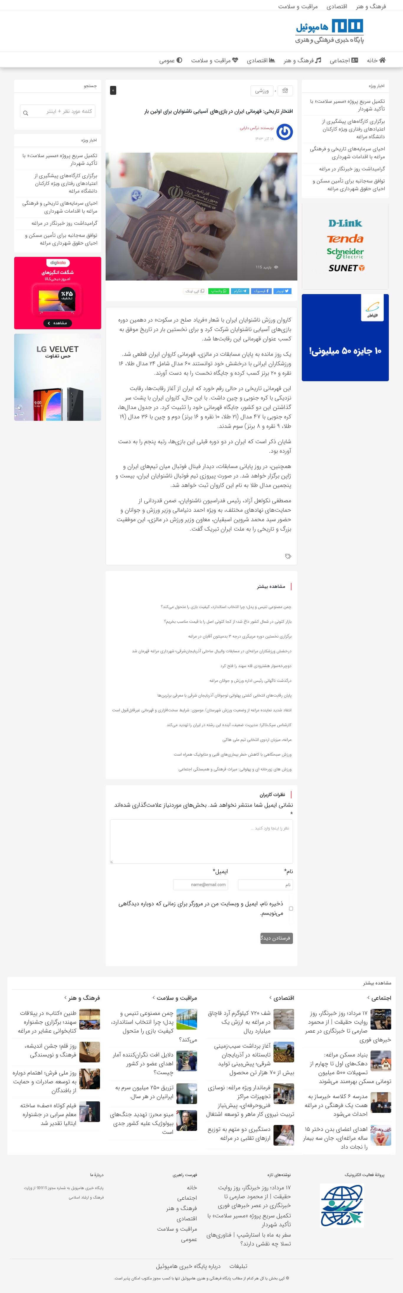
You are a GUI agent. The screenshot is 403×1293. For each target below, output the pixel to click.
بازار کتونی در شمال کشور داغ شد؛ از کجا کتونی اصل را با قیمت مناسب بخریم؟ (227, 621)
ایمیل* (220, 871)
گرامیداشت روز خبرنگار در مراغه (352, 169)
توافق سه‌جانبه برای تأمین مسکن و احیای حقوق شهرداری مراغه (349, 185)
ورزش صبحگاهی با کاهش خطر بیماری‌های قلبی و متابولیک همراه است (232, 754)
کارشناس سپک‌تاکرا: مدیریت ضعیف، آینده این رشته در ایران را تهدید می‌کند (229, 725)
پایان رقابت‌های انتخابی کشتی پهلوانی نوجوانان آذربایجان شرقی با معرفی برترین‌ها (224, 695)
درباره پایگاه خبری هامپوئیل (188, 1266)
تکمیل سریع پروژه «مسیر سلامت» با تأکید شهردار (347, 105)
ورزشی (262, 91)
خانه (192, 1187)
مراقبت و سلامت (176, 998)
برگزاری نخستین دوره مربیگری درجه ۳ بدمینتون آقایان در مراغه (239, 636)
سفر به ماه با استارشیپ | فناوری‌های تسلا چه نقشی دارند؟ (249, 1239)
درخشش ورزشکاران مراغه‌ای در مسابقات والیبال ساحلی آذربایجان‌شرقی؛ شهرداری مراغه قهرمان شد (211, 651)
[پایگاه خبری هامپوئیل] (329, 30)
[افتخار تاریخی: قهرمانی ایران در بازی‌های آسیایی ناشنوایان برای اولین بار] (201, 216)
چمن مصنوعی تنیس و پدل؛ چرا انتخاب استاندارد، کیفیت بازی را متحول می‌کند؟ (226, 607)
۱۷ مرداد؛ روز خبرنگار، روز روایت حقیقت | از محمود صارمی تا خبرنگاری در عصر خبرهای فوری (254, 1196)
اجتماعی (380, 998)
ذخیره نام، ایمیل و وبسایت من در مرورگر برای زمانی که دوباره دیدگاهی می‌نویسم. (201, 908)
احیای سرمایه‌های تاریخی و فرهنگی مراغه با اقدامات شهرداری (347, 153)
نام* (288, 871)
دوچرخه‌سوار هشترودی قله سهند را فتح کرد (255, 666)
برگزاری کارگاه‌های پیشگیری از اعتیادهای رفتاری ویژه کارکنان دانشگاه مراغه (353, 129)
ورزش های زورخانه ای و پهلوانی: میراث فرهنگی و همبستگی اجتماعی (234, 769)
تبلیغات (238, 1266)
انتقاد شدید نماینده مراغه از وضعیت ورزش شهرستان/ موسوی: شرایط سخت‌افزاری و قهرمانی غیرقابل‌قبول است (201, 710)
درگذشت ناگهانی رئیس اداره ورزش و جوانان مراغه (250, 680)
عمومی (189, 1239)
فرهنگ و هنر (83, 998)
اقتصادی (283, 998)
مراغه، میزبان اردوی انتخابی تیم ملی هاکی (256, 739)
